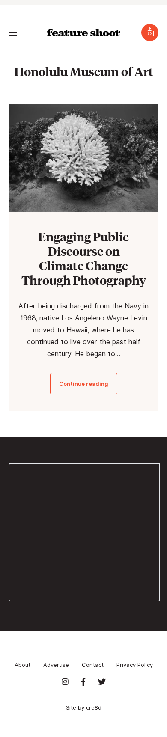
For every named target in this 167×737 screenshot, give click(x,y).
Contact (93, 664)
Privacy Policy (134, 664)
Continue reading (83, 383)
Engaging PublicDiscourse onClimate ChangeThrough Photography (83, 258)
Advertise (56, 664)
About (22, 664)
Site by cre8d (83, 707)
